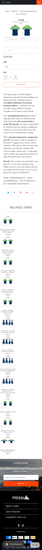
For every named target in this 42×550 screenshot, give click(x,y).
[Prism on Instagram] (23, 526)
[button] (21, 547)
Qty (5, 72)
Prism (23, 532)
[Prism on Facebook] (19, 526)
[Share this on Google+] (26, 192)
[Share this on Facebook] (14, 192)
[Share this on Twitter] (8, 192)
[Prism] (21, 2)
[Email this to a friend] (33, 192)
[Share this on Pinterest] (20, 192)
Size (5, 62)
